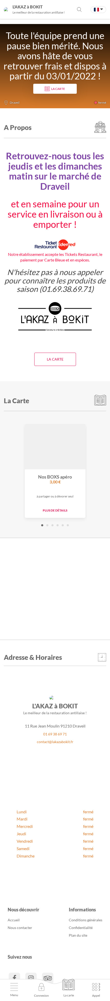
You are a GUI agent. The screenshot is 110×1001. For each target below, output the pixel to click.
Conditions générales (85, 920)
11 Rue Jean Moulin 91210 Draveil (55, 725)
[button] (42, 525)
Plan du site (78, 935)
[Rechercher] (79, 9)
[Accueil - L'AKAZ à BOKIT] (6, 9)
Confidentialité (81, 927)
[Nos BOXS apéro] (55, 446)
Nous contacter (20, 927)
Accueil (14, 920)
